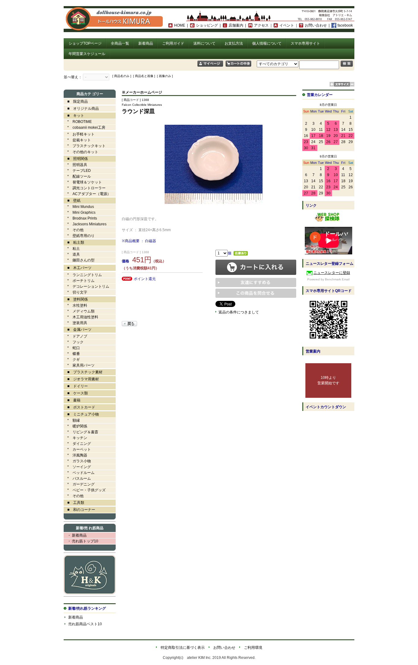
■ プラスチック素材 (83, 372)
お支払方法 (234, 43)
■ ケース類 (76, 393)
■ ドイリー (76, 386)
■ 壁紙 (72, 200)
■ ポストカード (79, 407)
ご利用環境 (253, 647)
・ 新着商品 (75, 535)
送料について (204, 43)
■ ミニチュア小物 (81, 414)
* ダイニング (77, 443)
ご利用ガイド (173, 43)
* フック (74, 342)
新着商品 (145, 43)
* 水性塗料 (75, 305)
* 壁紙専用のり (79, 236)
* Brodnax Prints (80, 218)
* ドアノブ (75, 336)
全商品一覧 (120, 43)
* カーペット (77, 449)
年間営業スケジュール (87, 54)
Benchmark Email (337, 279)
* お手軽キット (79, 134)
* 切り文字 (75, 292)
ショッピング (207, 25)
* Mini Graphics (79, 212)
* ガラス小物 (77, 461)
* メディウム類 (79, 311)
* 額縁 (72, 420)
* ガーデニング (79, 484)
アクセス (261, 25)
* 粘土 (72, 248)
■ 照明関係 (76, 159)
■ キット (74, 115)
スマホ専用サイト (305, 43)
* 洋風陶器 (75, 455)
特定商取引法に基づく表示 (183, 647)
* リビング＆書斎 (81, 432)
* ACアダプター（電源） (87, 194)
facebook (345, 25)
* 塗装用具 (75, 323)
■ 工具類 (74, 503)
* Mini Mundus (79, 207)
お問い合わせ (316, 25)
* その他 (74, 230)
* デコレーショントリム (86, 286)
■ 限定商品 (76, 101)
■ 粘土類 (74, 242)
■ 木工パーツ (77, 268)
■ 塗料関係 (76, 299)
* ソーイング (77, 467)
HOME (179, 25)
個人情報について (267, 43)
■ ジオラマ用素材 (81, 379)
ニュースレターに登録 (331, 273)
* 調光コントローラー (85, 188)
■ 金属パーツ (77, 329)
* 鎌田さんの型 (79, 260)
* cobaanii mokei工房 (86, 127)
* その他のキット (81, 152)
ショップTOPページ (85, 43)
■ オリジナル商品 (81, 108)
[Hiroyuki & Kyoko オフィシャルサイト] (90, 593)
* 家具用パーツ (79, 365)
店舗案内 (236, 25)
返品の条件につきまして (238, 312)
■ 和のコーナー (79, 510)
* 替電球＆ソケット (83, 182)
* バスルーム (77, 478)
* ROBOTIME (78, 122)
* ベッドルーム (79, 473)
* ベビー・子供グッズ (85, 490)
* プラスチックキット (85, 146)
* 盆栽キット (77, 140)
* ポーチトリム (79, 281)
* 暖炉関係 (75, 426)
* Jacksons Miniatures (85, 224)
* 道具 (72, 254)
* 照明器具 (75, 165)
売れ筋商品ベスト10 (85, 624)
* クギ (72, 359)
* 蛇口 (72, 348)
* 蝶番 (72, 354)
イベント (286, 25)
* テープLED (77, 170)
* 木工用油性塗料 (81, 317)
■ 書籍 (72, 400)
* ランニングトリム (83, 275)
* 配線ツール (77, 176)
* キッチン (75, 438)
